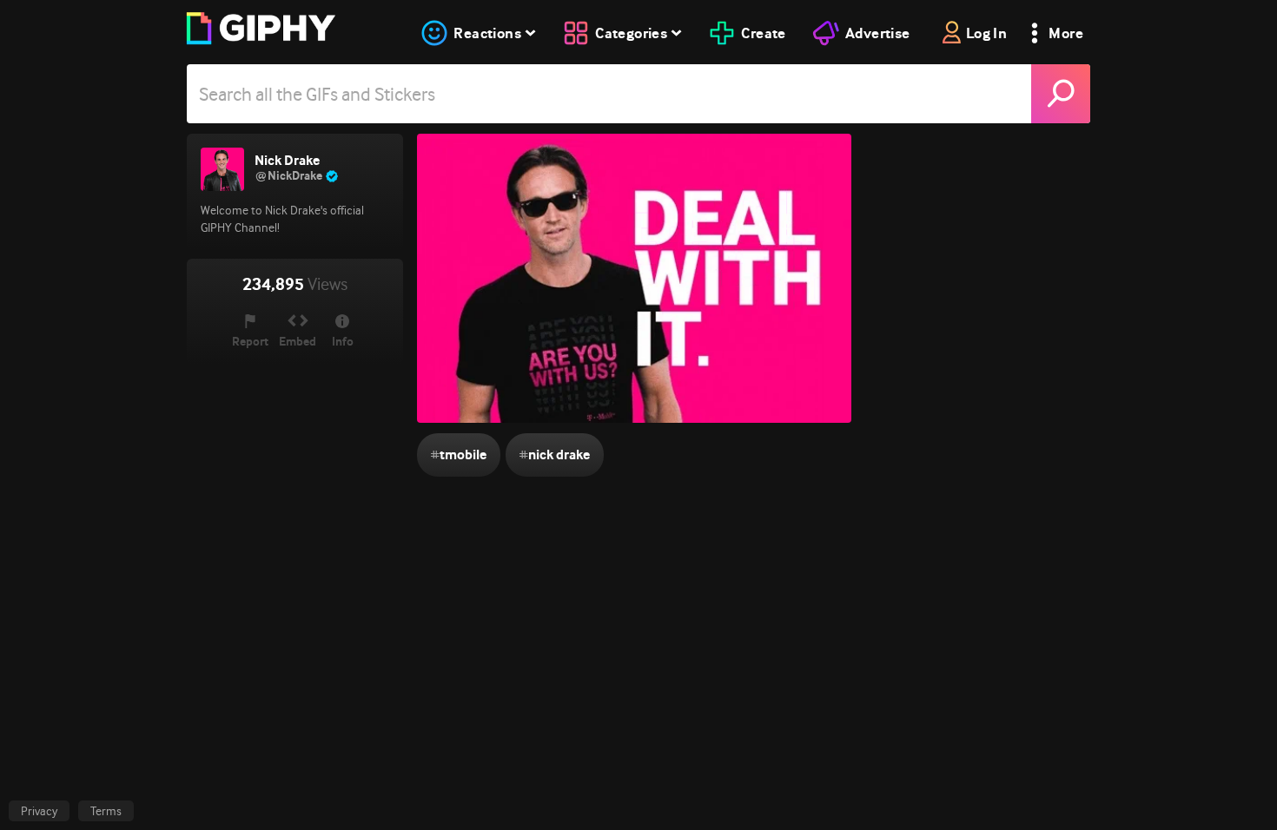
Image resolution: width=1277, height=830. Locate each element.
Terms (106, 811)
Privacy (39, 811)
